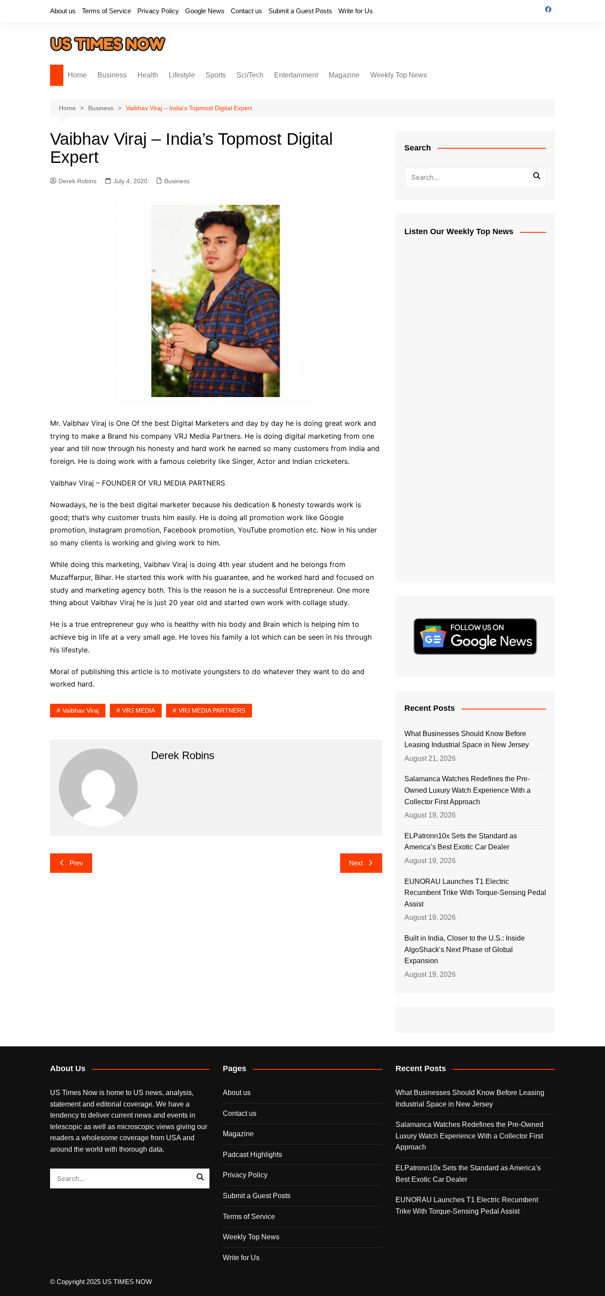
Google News (205, 11)
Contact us (246, 11)
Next (356, 863)
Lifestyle (182, 75)
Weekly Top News (398, 75)
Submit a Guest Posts (300, 11)
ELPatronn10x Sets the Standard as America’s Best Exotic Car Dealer (460, 841)
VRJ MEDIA (138, 710)
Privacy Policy (158, 11)
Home (77, 75)
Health (147, 75)
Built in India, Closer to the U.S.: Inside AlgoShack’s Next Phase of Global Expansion (464, 949)
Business (112, 75)
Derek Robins (77, 181)
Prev (76, 863)
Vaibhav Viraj (80, 710)
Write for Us (355, 11)
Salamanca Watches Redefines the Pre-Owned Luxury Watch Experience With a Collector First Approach (467, 790)
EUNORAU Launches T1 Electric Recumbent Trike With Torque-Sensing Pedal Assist (475, 893)
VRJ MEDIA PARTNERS (211, 710)
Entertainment (296, 75)
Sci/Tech (250, 75)
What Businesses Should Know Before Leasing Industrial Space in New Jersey (466, 739)
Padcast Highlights (252, 1154)
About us (63, 11)
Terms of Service (106, 11)
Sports (216, 75)
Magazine (344, 75)
